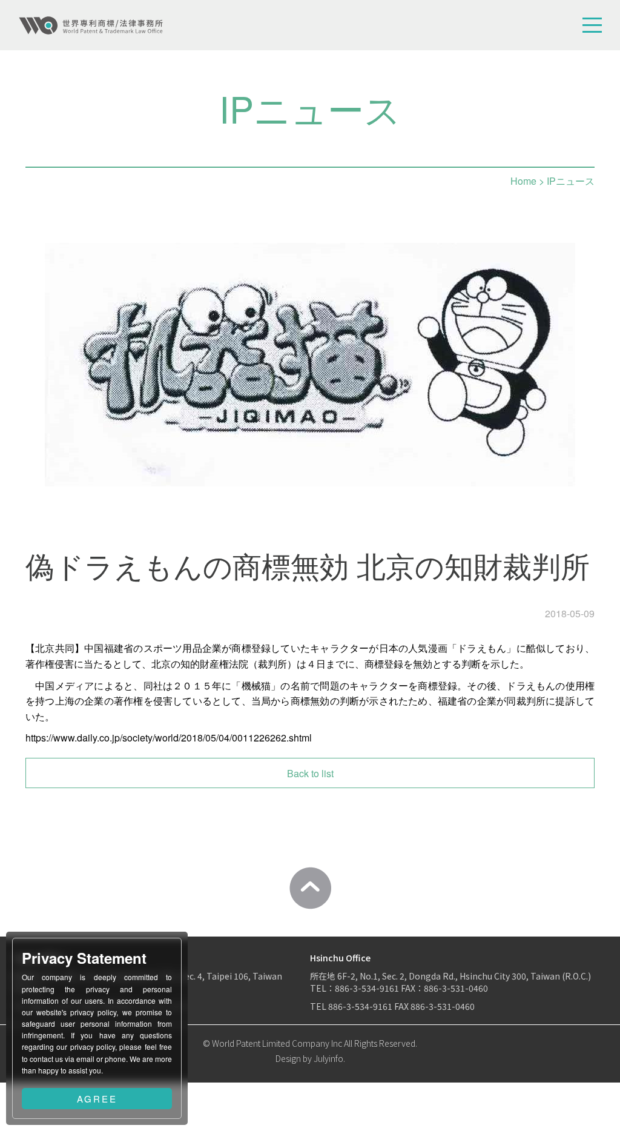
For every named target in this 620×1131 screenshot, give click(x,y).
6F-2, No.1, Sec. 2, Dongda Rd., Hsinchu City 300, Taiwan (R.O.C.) (464, 976)
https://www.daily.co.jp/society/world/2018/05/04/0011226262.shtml (168, 738)
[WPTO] (90, 25)
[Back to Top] (310, 888)
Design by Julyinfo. (310, 1058)
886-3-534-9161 (367, 988)
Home (523, 181)
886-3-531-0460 (443, 1006)
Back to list (310, 773)
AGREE (97, 1098)
